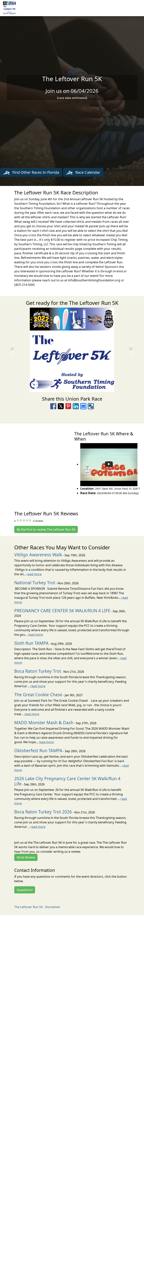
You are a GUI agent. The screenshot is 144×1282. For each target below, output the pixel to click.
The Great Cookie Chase (38, 695)
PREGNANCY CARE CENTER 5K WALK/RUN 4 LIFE (62, 611)
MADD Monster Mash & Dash (43, 723)
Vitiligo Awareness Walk (38, 555)
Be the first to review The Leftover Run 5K (46, 529)
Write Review (26, 857)
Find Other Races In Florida (35, 172)
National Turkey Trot (34, 583)
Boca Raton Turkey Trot (37, 671)
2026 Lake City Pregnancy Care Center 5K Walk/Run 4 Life (67, 781)
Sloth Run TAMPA (31, 643)
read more (34, 574)
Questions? (25, 890)
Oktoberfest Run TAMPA (38, 750)
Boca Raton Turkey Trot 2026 (43, 812)
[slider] (23, 520)
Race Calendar (87, 172)
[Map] (36, 463)
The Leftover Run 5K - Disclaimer (37, 907)
